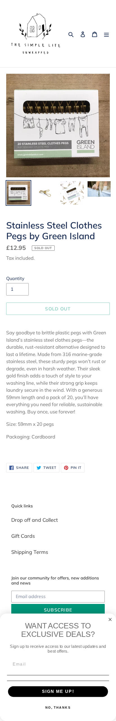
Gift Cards (23, 536)
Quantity (15, 278)
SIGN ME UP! (58, 691)
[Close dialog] (110, 619)
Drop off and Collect (34, 520)
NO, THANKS (58, 707)
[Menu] (106, 33)
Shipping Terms (29, 552)
